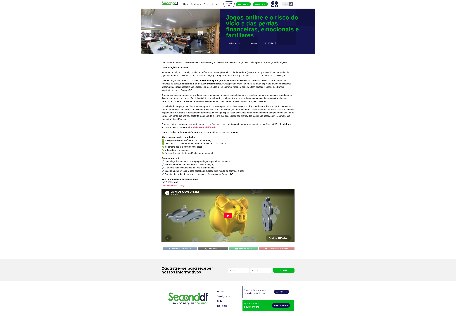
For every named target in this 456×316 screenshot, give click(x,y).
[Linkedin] (276, 5)
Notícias (214, 4)
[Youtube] (272, 5)
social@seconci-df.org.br (175, 185)
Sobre (206, 4)
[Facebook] (276, 2)
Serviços (195, 4)
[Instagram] (272, 2)
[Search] (291, 4)
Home (185, 4)
